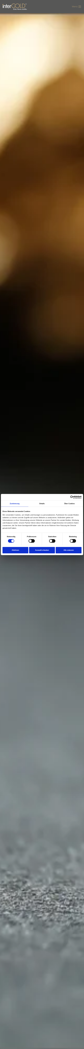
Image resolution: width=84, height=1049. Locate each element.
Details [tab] (42, 503)
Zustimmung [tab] (14, 503)
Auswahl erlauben (42, 550)
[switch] (32, 541)
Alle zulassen (69, 550)
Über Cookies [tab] (69, 503)
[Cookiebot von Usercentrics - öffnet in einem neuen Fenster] (71, 497)
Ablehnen (15, 550)
